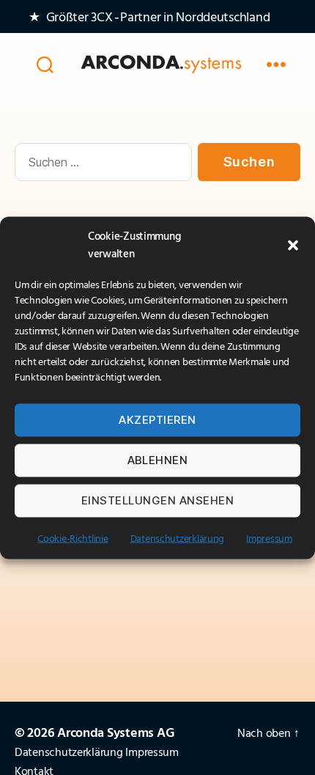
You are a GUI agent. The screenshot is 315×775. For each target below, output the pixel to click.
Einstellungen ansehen (157, 500)
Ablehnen (157, 460)
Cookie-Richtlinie (72, 538)
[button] (293, 245)
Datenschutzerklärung (177, 538)
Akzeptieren (157, 420)
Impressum (269, 538)
